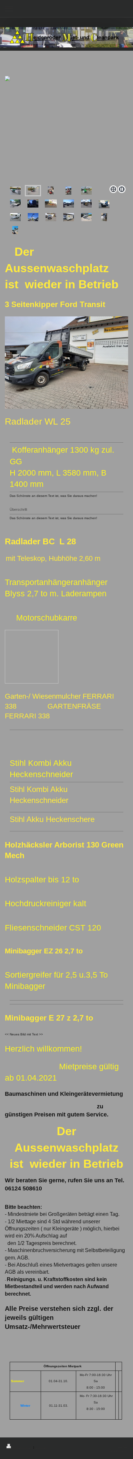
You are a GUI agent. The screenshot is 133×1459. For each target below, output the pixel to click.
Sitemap (41, 1447)
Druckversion (22, 1447)
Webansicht (118, 1450)
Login (122, 1446)
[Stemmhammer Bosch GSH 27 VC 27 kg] (104, 217)
